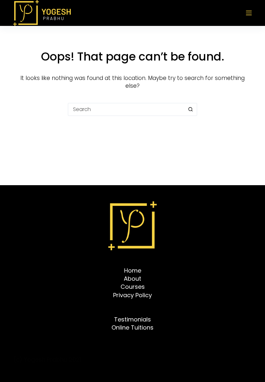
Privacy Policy (132, 295)
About (132, 279)
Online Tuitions (132, 327)
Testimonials (132, 319)
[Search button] (190, 109)
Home (132, 270)
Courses (133, 287)
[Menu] (249, 13)
